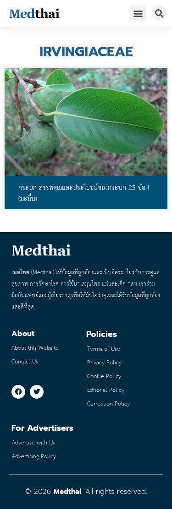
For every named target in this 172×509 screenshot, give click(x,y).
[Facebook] (18, 392)
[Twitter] (37, 392)
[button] (138, 13)
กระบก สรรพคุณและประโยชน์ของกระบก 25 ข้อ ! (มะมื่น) (83, 194)
